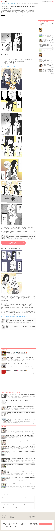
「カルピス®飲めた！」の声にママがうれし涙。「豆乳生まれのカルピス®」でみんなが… (20, 358)
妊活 (23, 516)
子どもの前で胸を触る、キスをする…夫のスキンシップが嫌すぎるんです (47, 65)
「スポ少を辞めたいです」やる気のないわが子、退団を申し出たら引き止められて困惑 (47, 40)
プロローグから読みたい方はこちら (8, 66)
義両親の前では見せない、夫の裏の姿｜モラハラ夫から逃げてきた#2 (19, 435)
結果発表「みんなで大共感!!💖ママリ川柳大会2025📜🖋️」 (17, 370)
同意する (45, 523)
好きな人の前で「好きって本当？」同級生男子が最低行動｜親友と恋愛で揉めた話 (20, 237)
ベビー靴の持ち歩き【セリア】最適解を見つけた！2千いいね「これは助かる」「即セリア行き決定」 (47, 30)
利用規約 (11, 518)
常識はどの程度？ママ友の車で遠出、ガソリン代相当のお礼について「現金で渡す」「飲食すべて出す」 (47, 24)
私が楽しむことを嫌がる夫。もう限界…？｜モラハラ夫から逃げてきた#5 (20, 446)
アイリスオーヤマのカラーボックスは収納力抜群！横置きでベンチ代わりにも (47, 60)
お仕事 (30, 517)
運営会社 (11, 516)
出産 (23, 518)
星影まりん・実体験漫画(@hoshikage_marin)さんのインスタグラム (14, 316)
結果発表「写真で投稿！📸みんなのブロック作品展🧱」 (17, 352)
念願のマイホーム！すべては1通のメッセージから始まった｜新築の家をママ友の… (20, 327)
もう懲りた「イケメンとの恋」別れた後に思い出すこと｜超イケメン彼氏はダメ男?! (20, 420)
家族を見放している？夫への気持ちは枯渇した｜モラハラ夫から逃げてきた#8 (20, 465)
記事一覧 (2, 518)
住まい (30, 518)
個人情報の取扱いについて (13, 517)
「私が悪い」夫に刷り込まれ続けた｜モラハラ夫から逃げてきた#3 (19, 441)
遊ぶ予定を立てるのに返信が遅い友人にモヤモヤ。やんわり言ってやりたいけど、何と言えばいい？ (47, 35)
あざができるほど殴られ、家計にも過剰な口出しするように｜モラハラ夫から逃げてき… (20, 459)
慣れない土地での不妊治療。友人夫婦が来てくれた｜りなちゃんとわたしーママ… (20, 321)
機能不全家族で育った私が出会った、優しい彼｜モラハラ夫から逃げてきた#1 (20, 429)
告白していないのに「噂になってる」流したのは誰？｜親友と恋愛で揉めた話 (20, 395)
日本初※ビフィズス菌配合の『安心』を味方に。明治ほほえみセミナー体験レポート (20, 364)
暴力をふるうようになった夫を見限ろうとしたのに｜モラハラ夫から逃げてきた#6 (20, 452)
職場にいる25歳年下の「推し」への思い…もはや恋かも (17, 400)
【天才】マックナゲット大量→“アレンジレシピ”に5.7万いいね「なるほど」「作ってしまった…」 (47, 55)
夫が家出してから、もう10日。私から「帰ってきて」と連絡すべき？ (47, 50)
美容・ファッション (32, 516)
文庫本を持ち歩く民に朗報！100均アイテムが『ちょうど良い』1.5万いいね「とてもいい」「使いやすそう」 (47, 71)
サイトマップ (3, 517)
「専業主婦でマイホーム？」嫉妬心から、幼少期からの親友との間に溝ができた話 (20, 407)
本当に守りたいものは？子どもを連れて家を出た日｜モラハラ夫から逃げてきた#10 (20, 478)
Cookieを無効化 (45, 526)
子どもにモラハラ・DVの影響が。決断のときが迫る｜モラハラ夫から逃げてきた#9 (20, 471)
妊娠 (23, 517)
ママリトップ (3, 516)
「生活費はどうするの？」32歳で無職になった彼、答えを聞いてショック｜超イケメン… (20, 413)
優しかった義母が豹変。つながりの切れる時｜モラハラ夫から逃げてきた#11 (20, 484)
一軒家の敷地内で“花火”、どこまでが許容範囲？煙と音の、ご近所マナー (47, 45)
